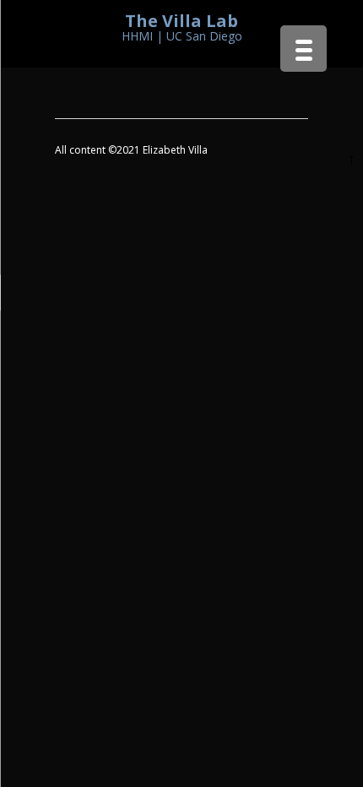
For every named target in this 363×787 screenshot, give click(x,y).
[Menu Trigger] (303, 48)
